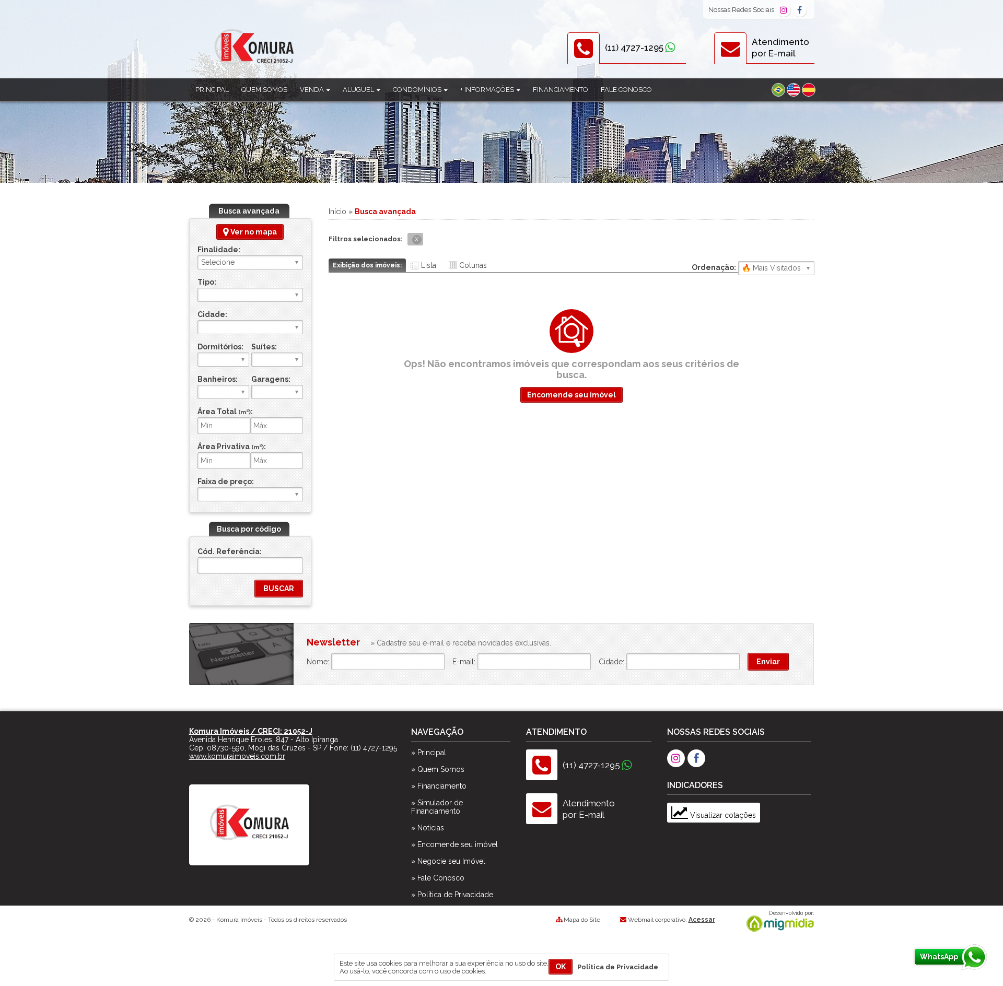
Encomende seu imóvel (571, 395)
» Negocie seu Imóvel (448, 861)
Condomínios (418, 89)
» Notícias (427, 828)
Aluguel (359, 89)
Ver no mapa (253, 232)
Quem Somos (264, 89)
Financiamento (560, 89)
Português (778, 90)
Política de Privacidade (617, 967)
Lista (428, 265)
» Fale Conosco (437, 878)
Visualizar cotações (722, 815)
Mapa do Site (582, 919)
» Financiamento (438, 786)
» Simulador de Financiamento (437, 807)
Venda (312, 89)
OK (560, 966)
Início (337, 211)
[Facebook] (800, 10)
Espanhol (808, 90)
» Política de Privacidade (452, 894)
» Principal (428, 752)
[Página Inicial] (249, 855)
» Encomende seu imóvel (454, 844)
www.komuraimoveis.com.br (237, 756)
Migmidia (777, 921)
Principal (212, 89)
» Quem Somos (437, 769)
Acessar (702, 919)
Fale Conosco (626, 89)
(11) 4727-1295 (634, 47)
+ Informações (488, 89)
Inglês (793, 90)
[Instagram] (783, 10)
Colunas (473, 265)
